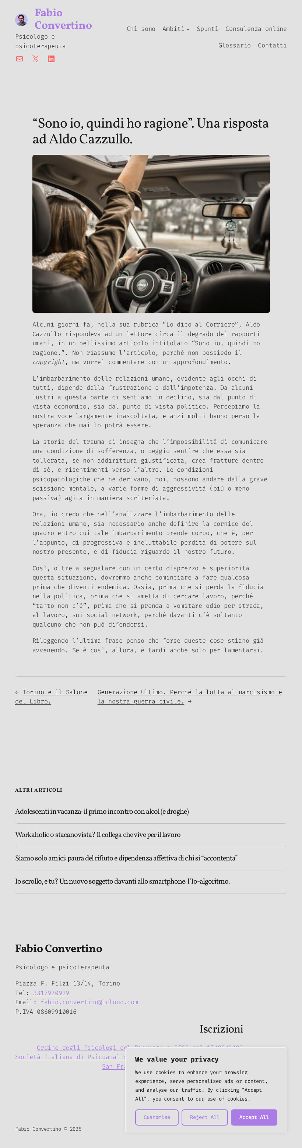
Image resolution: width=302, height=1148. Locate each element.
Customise (157, 1117)
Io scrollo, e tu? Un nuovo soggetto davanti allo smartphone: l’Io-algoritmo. (122, 882)
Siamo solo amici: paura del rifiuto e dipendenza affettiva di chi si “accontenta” (126, 859)
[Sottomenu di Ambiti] (188, 29)
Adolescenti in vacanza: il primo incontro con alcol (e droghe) (102, 812)
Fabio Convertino (63, 19)
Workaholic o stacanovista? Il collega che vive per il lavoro (97, 835)
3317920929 (51, 993)
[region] (206, 1090)
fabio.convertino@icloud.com (89, 1002)
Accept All (254, 1117)
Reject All (205, 1117)
